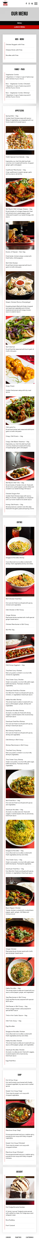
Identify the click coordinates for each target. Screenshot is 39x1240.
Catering (29, 1237)
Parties (18, 1237)
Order (8, 1237)
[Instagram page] (29, 3)
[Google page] (32, 3)
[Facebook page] (26, 3)
